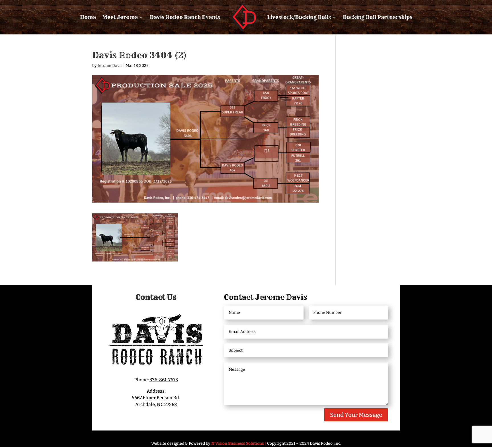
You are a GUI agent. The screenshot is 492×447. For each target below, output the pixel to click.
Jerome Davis (110, 65)
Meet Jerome (120, 17)
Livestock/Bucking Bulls (299, 17)
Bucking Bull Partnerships (377, 17)
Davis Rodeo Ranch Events (185, 17)
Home (88, 17)
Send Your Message (356, 414)
